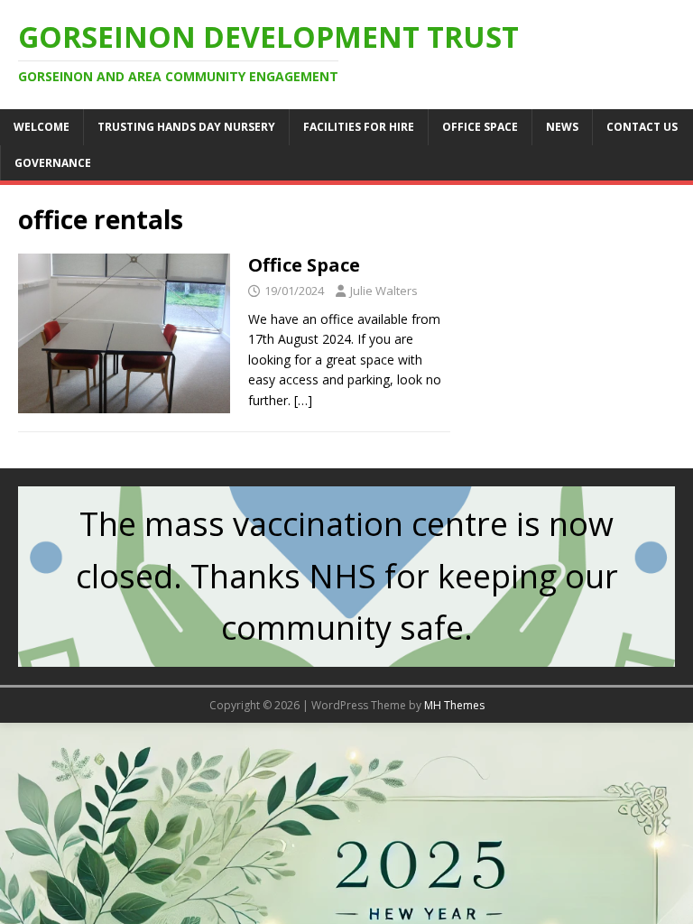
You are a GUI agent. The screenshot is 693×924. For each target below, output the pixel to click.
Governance (52, 163)
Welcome (41, 126)
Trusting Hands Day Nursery (186, 126)
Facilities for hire (358, 126)
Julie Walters (384, 290)
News (562, 126)
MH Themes (454, 705)
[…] (303, 400)
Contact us (642, 126)
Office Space (480, 126)
